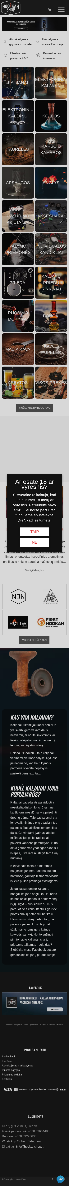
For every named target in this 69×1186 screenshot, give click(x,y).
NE (34, 542)
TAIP (34, 531)
